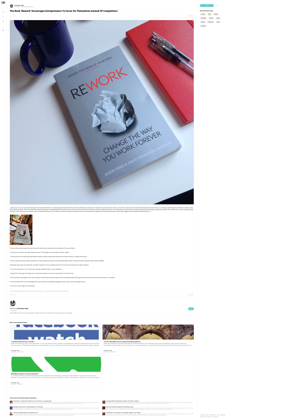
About (207, 415)
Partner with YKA (212, 415)
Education (203, 18)
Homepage (202, 415)
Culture (211, 18)
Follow (191, 308)
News (218, 22)
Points (218, 415)
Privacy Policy (215, 416)
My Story (203, 26)
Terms (204, 416)
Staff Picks (210, 22)
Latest (218, 18)
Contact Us (209, 416)
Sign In (216, 5)
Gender (203, 22)
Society (203, 14)
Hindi (209, 14)
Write (207, 5)
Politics (216, 14)
